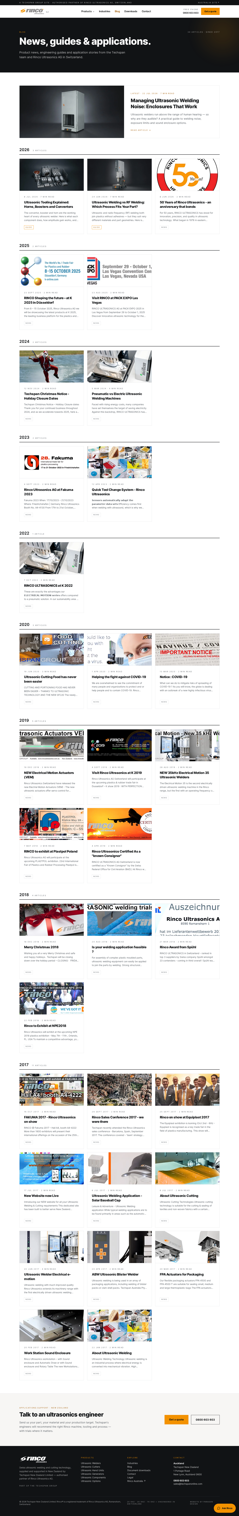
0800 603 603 (205, 1419)
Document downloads (138, 1470)
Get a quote (176, 1419)
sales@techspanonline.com (187, 1483)
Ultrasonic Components (93, 1477)
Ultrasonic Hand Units (92, 1470)
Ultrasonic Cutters (90, 1466)
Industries (132, 1463)
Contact (131, 1473)
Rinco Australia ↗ (136, 1481)
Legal (130, 1477)
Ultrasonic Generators (92, 1473)
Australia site (209, 2)
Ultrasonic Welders (91, 1463)
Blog (129, 1466)
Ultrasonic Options (90, 1481)
